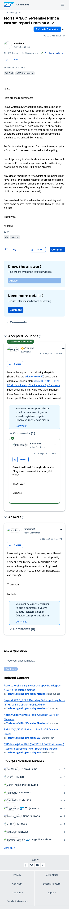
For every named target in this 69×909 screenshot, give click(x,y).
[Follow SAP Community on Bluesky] (31, 865)
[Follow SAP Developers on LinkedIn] (43, 865)
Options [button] (63, 29)
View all (8, 847)
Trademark (17, 892)
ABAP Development (25, 73)
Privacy (17, 875)
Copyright (17, 883)
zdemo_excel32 (34, 376)
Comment (57, 249)
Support (51, 892)
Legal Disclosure (51, 883)
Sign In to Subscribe (47, 29)
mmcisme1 (20, 43)
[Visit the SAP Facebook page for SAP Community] (26, 865)
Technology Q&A (14, 13)
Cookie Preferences (17, 901)
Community (22, 4)
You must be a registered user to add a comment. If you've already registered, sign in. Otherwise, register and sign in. (32, 414)
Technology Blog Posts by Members (27, 694)
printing (15, 237)
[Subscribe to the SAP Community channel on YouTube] (37, 865)
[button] (6, 59)
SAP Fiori (9, 73)
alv (6, 237)
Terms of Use (51, 875)
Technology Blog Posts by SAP (23, 738)
